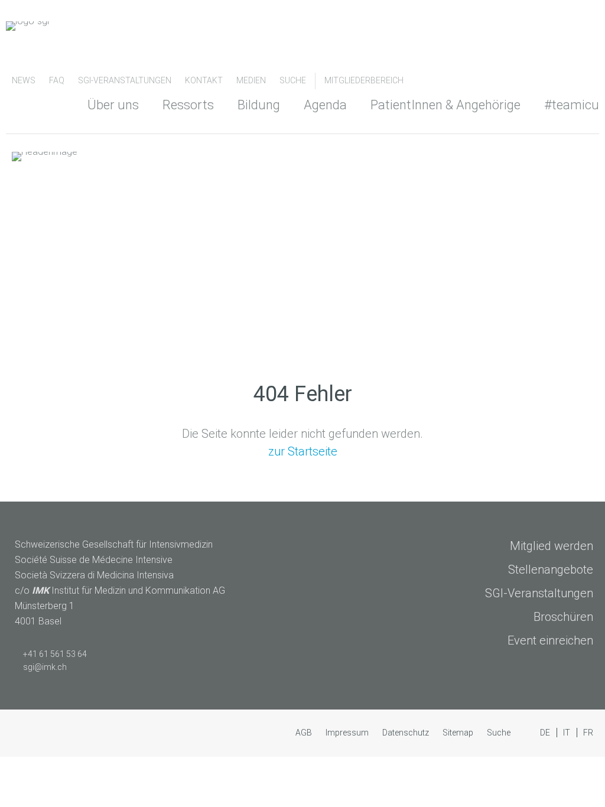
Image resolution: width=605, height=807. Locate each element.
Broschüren (563, 617)
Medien (252, 80)
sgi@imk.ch (45, 667)
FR (588, 732)
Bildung (259, 104)
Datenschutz (406, 732)
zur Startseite (302, 451)
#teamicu (571, 104)
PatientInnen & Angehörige (445, 104)
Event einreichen (550, 640)
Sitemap (459, 732)
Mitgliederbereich (364, 80)
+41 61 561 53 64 (55, 654)
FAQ (57, 80)
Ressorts (188, 104)
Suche (292, 80)
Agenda (325, 104)
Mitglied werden (551, 546)
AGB (304, 732)
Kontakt (205, 80)
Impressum (348, 732)
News (24, 80)
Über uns (113, 104)
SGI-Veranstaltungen (125, 80)
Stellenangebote (550, 569)
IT (567, 732)
